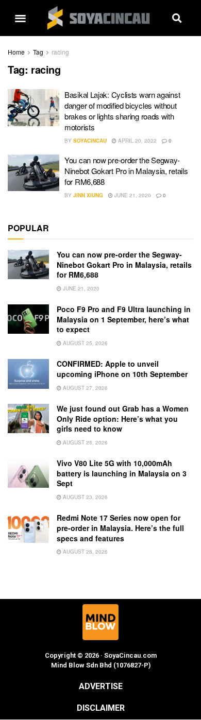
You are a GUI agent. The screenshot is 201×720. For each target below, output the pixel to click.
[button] (20, 18)
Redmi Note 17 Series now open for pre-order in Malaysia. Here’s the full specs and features (120, 527)
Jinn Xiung (88, 195)
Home (16, 51)
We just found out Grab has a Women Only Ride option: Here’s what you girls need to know (123, 418)
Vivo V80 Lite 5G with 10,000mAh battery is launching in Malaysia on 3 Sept (122, 473)
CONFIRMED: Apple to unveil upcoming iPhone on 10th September (122, 368)
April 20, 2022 (136, 140)
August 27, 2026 (84, 387)
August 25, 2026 (84, 343)
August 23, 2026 (84, 497)
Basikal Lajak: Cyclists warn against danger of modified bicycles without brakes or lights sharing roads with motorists (122, 110)
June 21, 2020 (132, 195)
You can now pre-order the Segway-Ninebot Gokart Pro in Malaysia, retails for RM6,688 (126, 171)
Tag (38, 51)
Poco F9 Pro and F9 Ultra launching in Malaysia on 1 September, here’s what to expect (124, 319)
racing (60, 51)
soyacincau (90, 140)
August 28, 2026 (84, 551)
